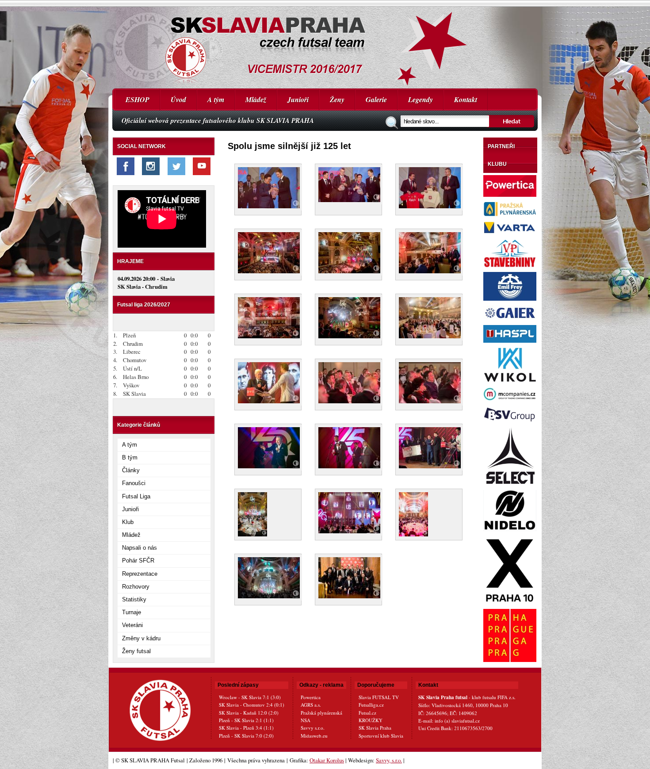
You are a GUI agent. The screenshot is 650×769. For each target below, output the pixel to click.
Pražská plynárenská (321, 712)
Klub (128, 522)
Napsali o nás (139, 547)
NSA (305, 720)
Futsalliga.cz (371, 704)
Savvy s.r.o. (313, 727)
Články (131, 470)
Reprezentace (139, 573)
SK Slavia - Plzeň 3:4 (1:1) (246, 727)
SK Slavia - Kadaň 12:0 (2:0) (249, 712)
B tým (130, 457)
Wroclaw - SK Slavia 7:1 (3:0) (250, 697)
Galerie (376, 99)
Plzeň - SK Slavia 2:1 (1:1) (246, 720)
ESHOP (137, 99)
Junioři (298, 99)
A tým (215, 99)
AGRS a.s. (311, 704)
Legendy (420, 99)
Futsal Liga (136, 496)
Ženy (337, 99)
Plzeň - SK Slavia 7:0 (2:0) (246, 735)
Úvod (178, 99)
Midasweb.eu (314, 735)
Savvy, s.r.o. (389, 760)
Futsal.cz (367, 712)
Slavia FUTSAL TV (379, 697)
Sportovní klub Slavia (381, 735)
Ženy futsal (136, 651)
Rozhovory (135, 586)
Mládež (255, 99)
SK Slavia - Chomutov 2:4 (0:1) (251, 704)
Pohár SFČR (138, 560)
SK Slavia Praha (375, 727)
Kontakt (465, 99)
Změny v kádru (141, 638)
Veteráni (132, 625)
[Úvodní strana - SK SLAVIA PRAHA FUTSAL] (325, 44)
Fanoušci (133, 483)
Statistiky (134, 599)
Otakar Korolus (327, 760)
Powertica (311, 697)
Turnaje (131, 612)
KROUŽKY (370, 720)
